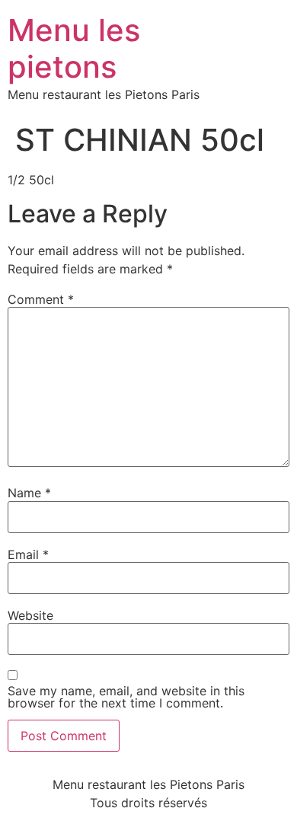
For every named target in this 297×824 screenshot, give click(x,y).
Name (29, 493)
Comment (41, 299)
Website (30, 615)
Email (28, 554)
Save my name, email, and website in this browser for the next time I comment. (126, 697)
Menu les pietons (74, 48)
